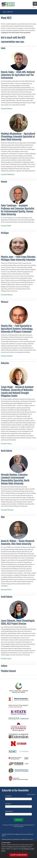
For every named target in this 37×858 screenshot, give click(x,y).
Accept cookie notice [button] (18, 855)
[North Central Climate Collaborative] (7, 4)
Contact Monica (7, 294)
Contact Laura (6, 658)
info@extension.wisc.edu (26, 839)
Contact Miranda (7, 509)
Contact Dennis (6, 108)
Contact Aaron (6, 589)
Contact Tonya (6, 443)
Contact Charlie (6, 356)
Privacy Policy (29, 825)
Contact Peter (6, 225)
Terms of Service (17, 826)
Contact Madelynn (7, 174)
